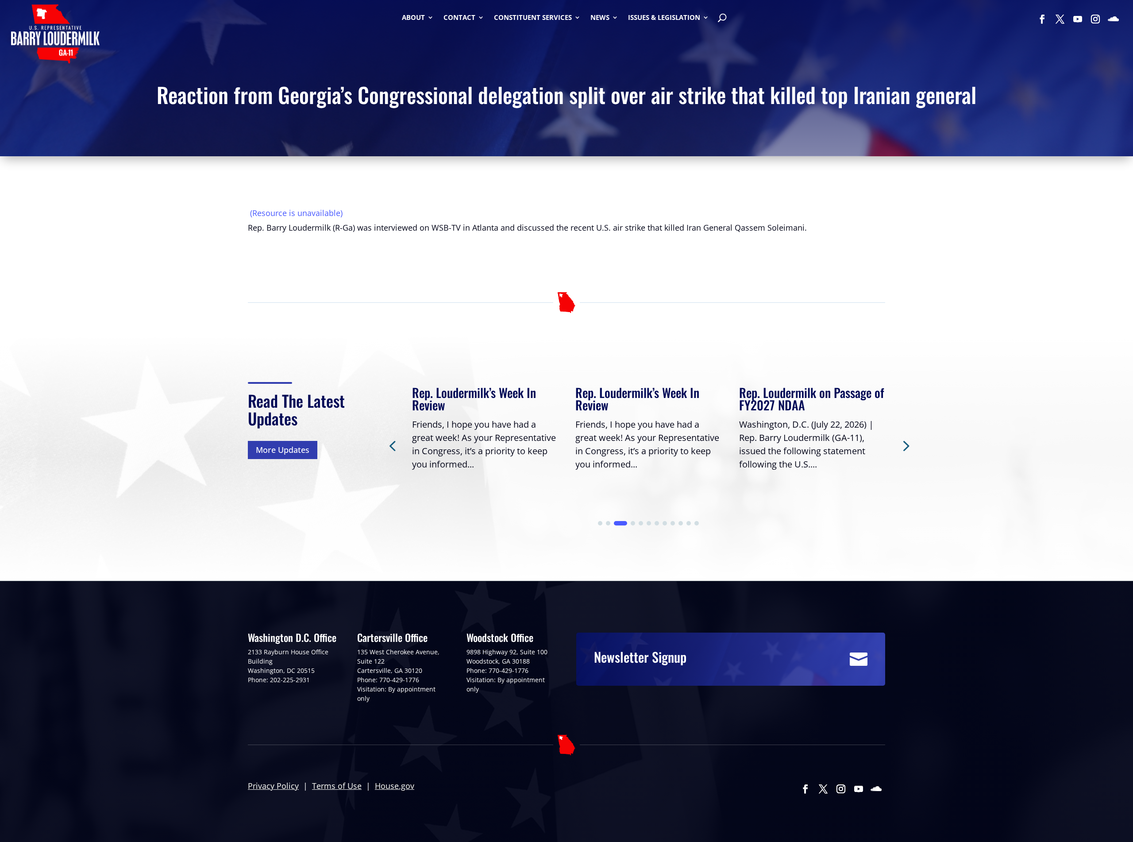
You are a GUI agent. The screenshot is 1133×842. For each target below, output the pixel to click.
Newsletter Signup (640, 657)
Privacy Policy (273, 785)
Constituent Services (533, 18)
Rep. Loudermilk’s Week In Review (474, 398)
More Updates (282, 449)
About (413, 18)
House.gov (394, 785)
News (599, 18)
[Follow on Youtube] (1078, 19)
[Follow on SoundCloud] (1113, 19)
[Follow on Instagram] (1095, 19)
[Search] (722, 19)
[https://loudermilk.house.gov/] (55, 35)
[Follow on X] (1060, 19)
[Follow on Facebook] (1042, 19)
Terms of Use (337, 785)
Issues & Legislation (664, 18)
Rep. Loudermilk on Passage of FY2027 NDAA (811, 398)
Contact (459, 18)
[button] (905, 445)
